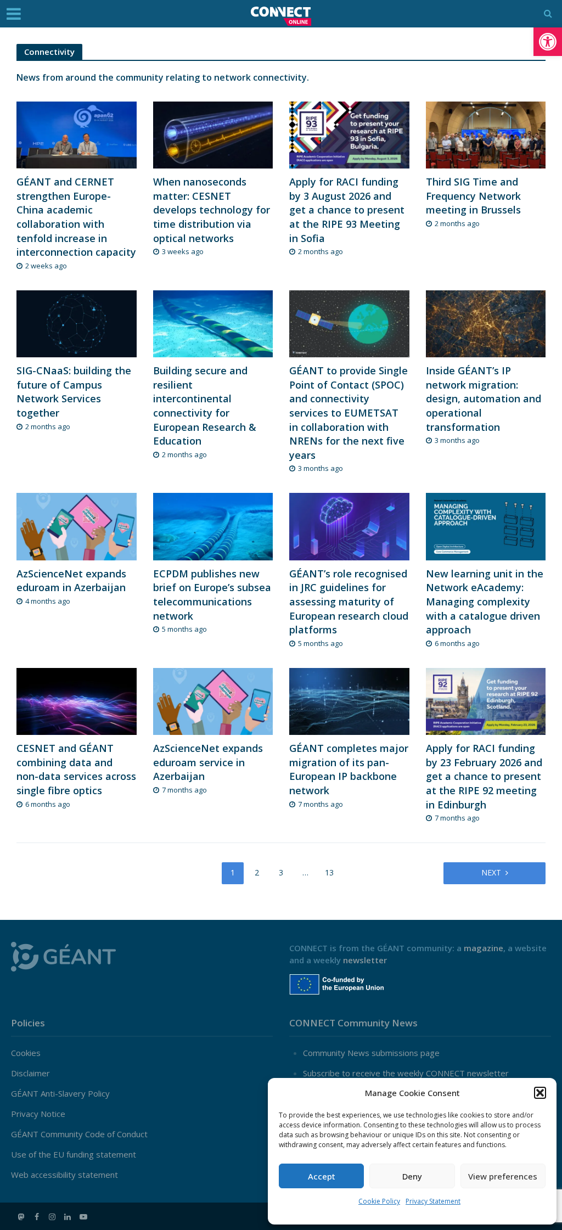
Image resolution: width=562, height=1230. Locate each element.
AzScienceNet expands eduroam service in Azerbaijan (208, 762)
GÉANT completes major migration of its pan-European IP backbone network (348, 769)
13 (329, 872)
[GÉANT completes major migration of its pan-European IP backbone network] (349, 700)
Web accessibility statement (64, 1174)
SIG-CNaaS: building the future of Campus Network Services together (73, 391)
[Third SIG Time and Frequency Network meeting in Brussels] (486, 134)
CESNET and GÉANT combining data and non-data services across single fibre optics (76, 769)
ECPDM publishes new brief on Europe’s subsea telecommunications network (212, 594)
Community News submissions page (371, 1052)
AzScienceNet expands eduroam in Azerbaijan (71, 580)
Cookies (26, 1052)
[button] (547, 41)
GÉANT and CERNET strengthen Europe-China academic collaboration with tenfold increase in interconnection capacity (76, 217)
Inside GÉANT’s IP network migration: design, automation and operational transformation (483, 398)
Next (491, 872)
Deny (412, 1176)
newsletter (365, 959)
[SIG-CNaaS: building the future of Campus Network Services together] (76, 323)
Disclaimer (30, 1073)
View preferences (502, 1176)
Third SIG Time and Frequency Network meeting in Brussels (473, 195)
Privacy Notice (38, 1113)
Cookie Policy (379, 1201)
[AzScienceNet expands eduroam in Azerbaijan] (76, 526)
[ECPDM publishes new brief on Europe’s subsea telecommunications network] (213, 526)
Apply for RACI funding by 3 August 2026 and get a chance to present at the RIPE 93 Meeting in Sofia (346, 209)
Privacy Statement (433, 1201)
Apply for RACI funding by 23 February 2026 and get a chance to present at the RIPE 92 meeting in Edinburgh (484, 776)
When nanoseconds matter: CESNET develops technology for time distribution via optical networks (211, 209)
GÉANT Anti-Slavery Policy (60, 1093)
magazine (483, 947)
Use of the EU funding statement (73, 1154)
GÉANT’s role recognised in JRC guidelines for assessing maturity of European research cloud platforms (348, 601)
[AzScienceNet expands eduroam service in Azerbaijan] (213, 700)
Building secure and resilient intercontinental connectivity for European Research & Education (204, 405)
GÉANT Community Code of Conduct (79, 1133)
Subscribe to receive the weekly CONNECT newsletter (406, 1073)
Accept (321, 1176)
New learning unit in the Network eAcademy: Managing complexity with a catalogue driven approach (484, 601)
